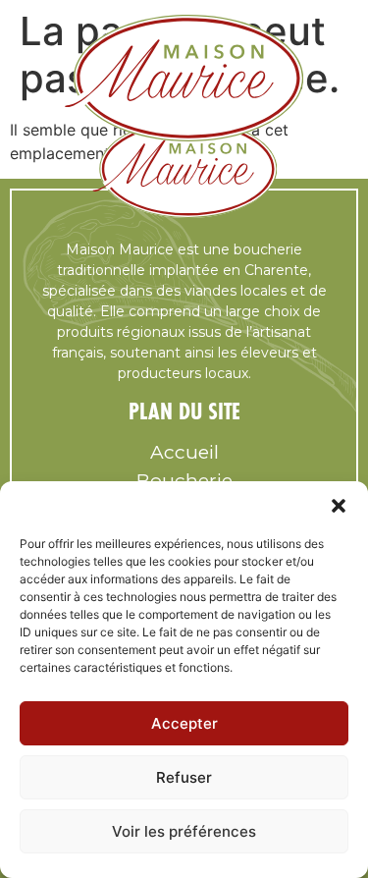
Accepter (184, 723)
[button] (338, 506)
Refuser (184, 777)
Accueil (184, 452)
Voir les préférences (184, 831)
